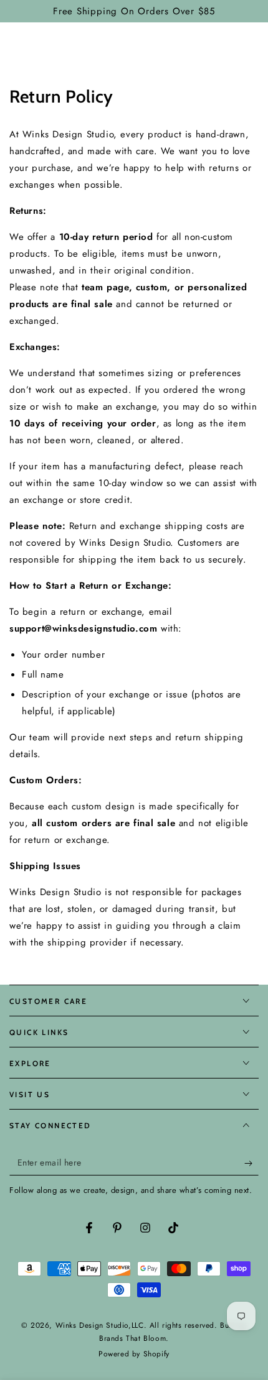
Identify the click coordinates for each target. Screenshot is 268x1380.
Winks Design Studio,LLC (99, 1325)
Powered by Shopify (134, 1354)
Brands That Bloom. (134, 1338)
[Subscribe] (251, 1163)
